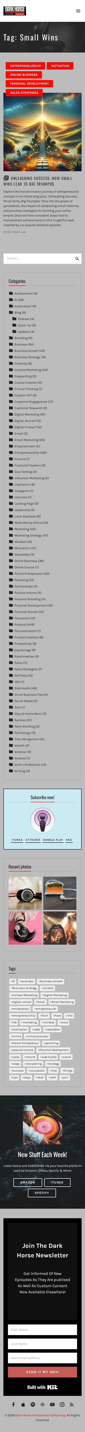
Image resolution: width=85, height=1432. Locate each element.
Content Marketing (28, 370)
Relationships (24, 656)
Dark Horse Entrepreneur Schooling (40, 1415)
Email (19, 433)
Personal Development (29, 84)
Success (20, 720)
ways (27, 1077)
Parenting (21, 580)
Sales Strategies (24, 93)
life (14, 1022)
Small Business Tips (29, 695)
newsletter (53, 1029)
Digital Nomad (25, 421)
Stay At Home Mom (28, 714)
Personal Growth (26, 612)
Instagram (22, 491)
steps (16, 1063)
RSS (69, 839)
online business (38, 1036)
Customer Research (28, 408)
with (53, 1077)
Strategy (53, 1063)
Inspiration (22, 484)
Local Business (25, 516)
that (54, 1070)
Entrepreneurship (25, 66)
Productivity (23, 644)
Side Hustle (22, 688)
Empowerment (25, 446)
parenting (51, 1043)
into (70, 1015)
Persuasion (22, 618)
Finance (20, 459)
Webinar (21, 752)
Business (21, 344)
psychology (23, 650)
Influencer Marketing (29, 478)
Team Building (25, 726)
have (58, 1015)
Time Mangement (27, 739)
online (16, 1036)
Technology (23, 733)
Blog (18, 313)
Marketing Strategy (28, 535)
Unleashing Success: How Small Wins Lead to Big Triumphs (38, 181)
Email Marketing (26, 440)
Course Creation (26, 383)
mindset (48, 1022)
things (68, 1070)
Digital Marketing (27, 414)
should (30, 1057)
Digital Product (25, 427)
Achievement (24, 293)
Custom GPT (23, 395)
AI (16, 300)
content (48, 988)
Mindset (20, 542)
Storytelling (34, 1063)
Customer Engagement (31, 402)
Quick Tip (24, 325)
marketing (30, 1022)
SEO (17, 682)
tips (15, 1077)
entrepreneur (20, 1008)
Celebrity (21, 363)
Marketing (22, 529)
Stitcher (33, 839)
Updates (24, 332)
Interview (21, 497)
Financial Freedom (28, 465)
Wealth (20, 745)
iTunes (17, 839)
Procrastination (26, 631)
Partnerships (24, 586)
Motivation (60, 66)
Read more (11, 232)
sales (15, 1057)
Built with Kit (42, 1387)
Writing (20, 771)
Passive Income (26, 593)
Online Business (24, 75)
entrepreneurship (23, 1015)
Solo (18, 707)
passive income (22, 1050)
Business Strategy (27, 357)
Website (20, 758)
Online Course (24, 567)
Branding (21, 338)
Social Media (24, 701)
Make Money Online (28, 523)
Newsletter (22, 554)
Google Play (53, 839)
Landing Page (24, 504)
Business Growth (26, 351)
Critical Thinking (26, 389)
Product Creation (27, 637)
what (40, 1077)
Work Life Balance (27, 765)
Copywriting (23, 376)
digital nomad (21, 1002)
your (65, 1077)
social (67, 1057)
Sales (18, 663)
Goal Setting (23, 472)
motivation (19, 1029)
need (37, 1029)
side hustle (49, 1057)
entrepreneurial (46, 1008)
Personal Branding (28, 599)
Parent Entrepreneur (29, 574)
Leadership (22, 510)
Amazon (27, 1182)
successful (37, 1070)
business (27, 981)
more (64, 1022)
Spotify (42, 1193)
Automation (23, 306)
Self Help (21, 675)
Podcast (23, 319)
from (45, 1015)
